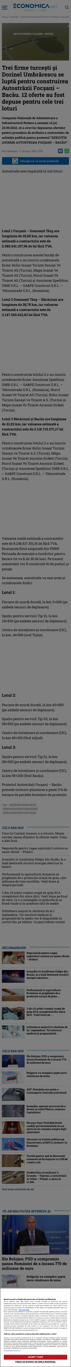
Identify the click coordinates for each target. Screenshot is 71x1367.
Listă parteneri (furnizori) (12, 1351)
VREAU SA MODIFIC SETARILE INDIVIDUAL (35, 1362)
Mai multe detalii (24, 1310)
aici (46, 1322)
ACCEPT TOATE (35, 1357)
